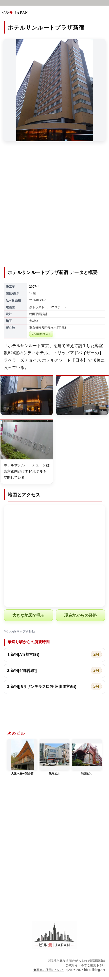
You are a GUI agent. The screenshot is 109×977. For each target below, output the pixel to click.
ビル (14, 12)
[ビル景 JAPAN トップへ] (54, 935)
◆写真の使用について (48, 970)
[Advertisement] (54, 207)
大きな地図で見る (28, 615)
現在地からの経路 (80, 615)
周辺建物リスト (41, 334)
